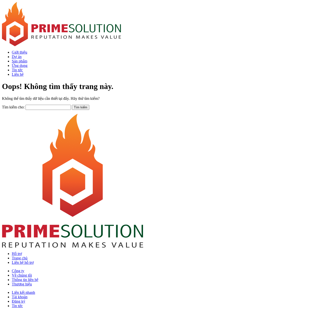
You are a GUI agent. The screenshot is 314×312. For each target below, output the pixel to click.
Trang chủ (19, 258)
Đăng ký (18, 301)
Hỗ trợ (17, 254)
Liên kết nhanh (23, 292)
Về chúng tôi (22, 275)
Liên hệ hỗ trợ (23, 262)
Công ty (18, 271)
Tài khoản (19, 297)
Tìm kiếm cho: (13, 107)
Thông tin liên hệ (25, 280)
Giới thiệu (19, 52)
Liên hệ (18, 74)
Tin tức (17, 70)
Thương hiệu (22, 284)
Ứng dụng (19, 65)
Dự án (17, 57)
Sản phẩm (19, 61)
